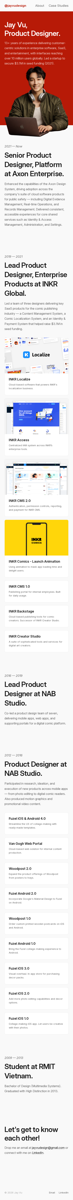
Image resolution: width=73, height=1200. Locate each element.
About (39, 5)
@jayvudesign (15, 5)
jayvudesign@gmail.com (48, 1148)
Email (52, 1192)
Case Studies (59, 5)
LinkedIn (37, 1153)
